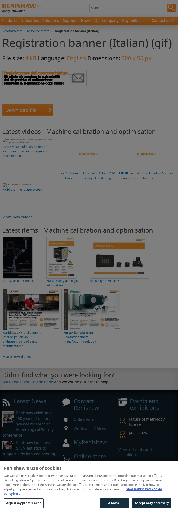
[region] (89, 487)
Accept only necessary (152, 503)
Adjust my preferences (23, 503)
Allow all (114, 503)
